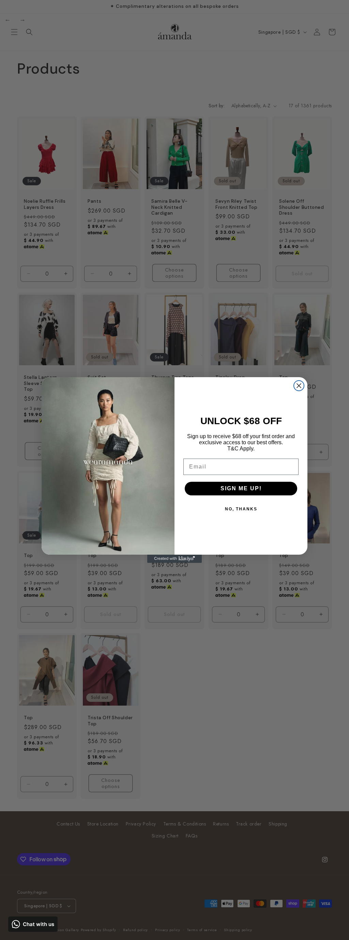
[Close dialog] (299, 386)
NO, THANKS (241, 509)
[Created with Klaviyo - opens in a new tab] (174, 559)
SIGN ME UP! (241, 488)
